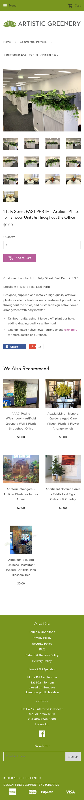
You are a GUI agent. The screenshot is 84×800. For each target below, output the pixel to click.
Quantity (9, 237)
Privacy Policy (42, 638)
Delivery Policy (42, 661)
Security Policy (42, 644)
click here (70, 330)
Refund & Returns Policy (42, 655)
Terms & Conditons (42, 632)
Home (7, 42)
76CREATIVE (51, 785)
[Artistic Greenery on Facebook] (42, 735)
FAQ (42, 649)
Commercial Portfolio (33, 42)
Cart (77, 5)
